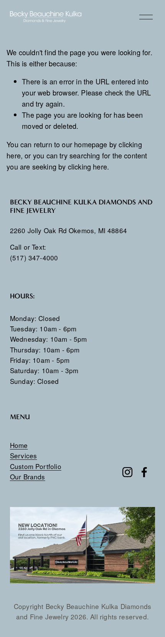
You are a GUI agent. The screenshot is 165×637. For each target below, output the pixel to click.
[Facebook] (144, 472)
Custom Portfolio (35, 466)
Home (19, 445)
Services (23, 455)
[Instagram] (127, 472)
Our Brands (27, 476)
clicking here (87, 166)
